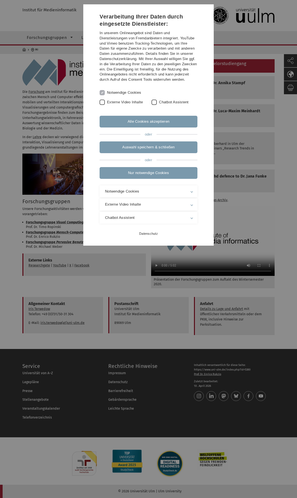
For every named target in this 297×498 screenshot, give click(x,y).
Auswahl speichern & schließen (148, 147)
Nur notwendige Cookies (148, 173)
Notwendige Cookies (124, 93)
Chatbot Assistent (174, 102)
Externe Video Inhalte (125, 102)
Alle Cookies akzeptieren (148, 121)
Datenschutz (148, 233)
